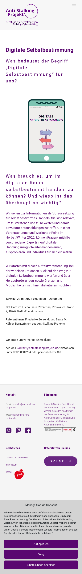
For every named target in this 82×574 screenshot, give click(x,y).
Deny (41, 554)
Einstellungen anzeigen (41, 564)
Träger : (10, 472)
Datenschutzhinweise (16, 457)
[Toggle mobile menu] (74, 6)
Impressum (11, 464)
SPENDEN (61, 461)
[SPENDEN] (60, 465)
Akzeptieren (41, 544)
